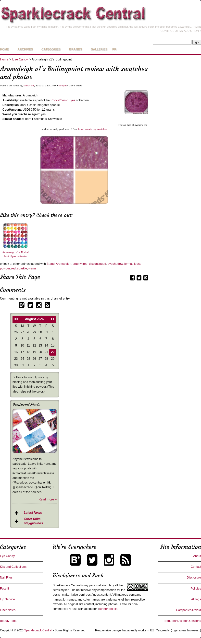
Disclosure (194, 577)
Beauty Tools (8, 621)
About (197, 556)
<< (16, 319)
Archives (25, 49)
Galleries (99, 49)
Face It (4, 588)
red (13, 268)
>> (53, 319)
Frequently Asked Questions (182, 621)
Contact (196, 566)
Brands (75, 49)
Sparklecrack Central (38, 630)
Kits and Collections (13, 566)
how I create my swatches (92, 129)
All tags (196, 599)
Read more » (47, 499)
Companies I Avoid (188, 610)
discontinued (97, 264)
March (27, 85)
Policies (195, 588)
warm (32, 268)
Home (4, 49)
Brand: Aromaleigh (59, 264)
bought (63, 85)
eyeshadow (115, 264)
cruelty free (80, 264)
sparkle (22, 268)
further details (108, 609)
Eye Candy (20, 59)
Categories (51, 49)
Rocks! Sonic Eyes (62, 100)
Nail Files (6, 577)
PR (114, 49)
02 (32, 85)
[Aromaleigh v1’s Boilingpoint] (136, 113)
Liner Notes (7, 610)
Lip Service (7, 599)
